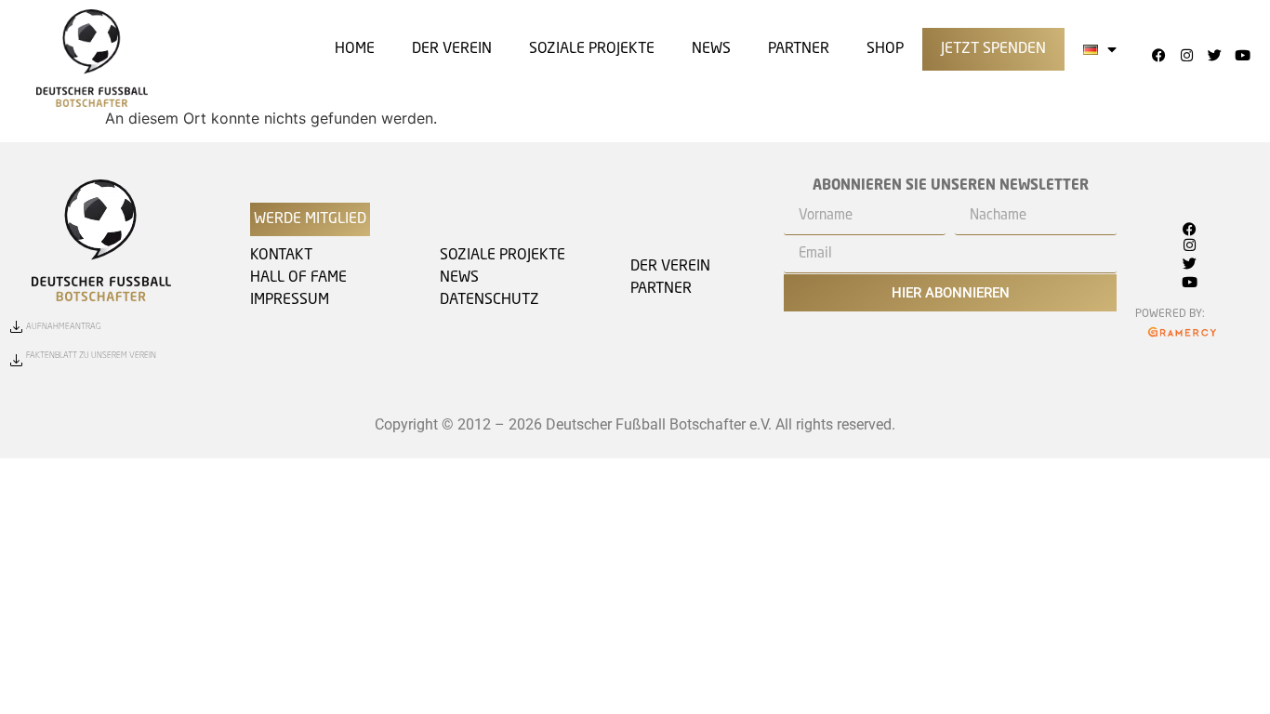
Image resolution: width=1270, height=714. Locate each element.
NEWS (459, 278)
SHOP (885, 49)
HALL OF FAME (298, 278)
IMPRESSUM (289, 300)
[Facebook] (1158, 55)
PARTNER (661, 289)
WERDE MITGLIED (310, 219)
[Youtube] (1242, 55)
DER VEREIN (452, 49)
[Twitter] (1214, 55)
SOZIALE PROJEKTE (592, 49)
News (711, 49)
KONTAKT (281, 255)
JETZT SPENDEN (993, 49)
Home (355, 49)
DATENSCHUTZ (489, 300)
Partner (798, 49)
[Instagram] (1186, 55)
